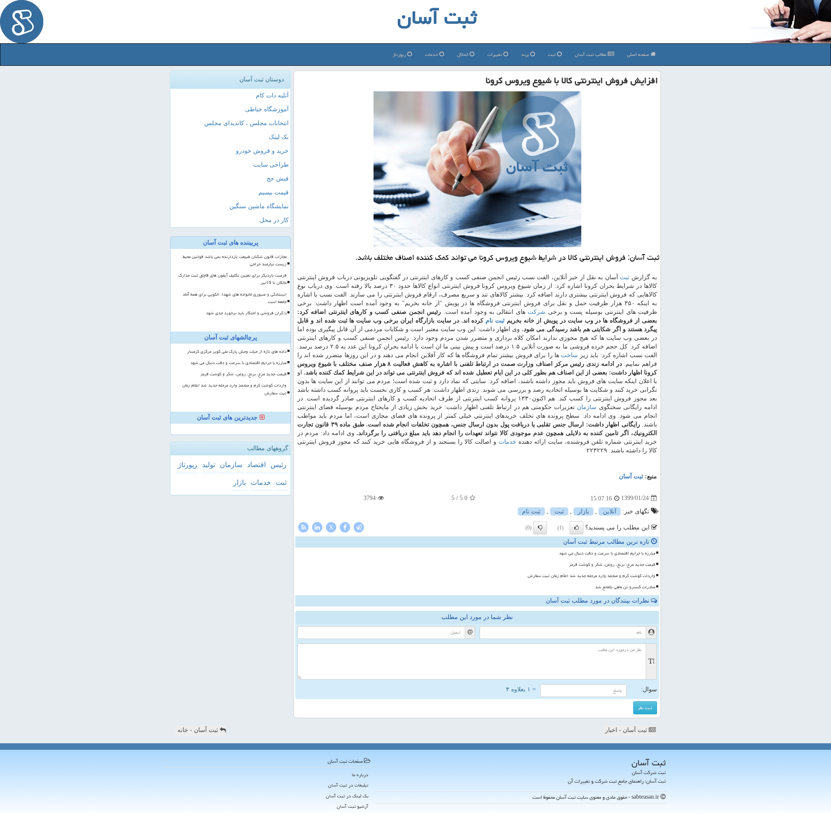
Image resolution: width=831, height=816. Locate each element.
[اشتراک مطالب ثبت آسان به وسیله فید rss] (303, 526)
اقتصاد (256, 464)
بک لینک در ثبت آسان (347, 795)
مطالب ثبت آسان (591, 54)
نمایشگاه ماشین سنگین (259, 206)
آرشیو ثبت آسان (352, 806)
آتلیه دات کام (272, 95)
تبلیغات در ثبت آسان (348, 785)
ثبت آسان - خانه (198, 730)
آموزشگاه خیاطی (267, 109)
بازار (583, 511)
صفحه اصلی (639, 54)
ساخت (569, 355)
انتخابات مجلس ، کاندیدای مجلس (246, 123)
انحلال (463, 54)
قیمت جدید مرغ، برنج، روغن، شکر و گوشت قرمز (612, 564)
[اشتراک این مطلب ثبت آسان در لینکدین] (317, 526)
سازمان (586, 407)
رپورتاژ (400, 54)
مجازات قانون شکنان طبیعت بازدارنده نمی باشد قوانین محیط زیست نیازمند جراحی (235, 260)
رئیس (279, 464)
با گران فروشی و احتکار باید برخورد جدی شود (246, 313)
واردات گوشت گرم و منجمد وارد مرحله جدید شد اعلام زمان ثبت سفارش (591, 575)
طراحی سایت (271, 164)
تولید (208, 464)
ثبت (552, 54)
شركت (536, 312)
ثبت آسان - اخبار (627, 730)
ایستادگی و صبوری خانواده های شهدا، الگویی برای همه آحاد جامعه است (235, 298)
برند (525, 54)
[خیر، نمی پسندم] (540, 527)
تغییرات (495, 54)
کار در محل (274, 220)
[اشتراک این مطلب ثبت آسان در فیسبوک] (345, 526)
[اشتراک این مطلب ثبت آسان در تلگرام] (359, 526)
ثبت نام (495, 320)
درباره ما (360, 774)
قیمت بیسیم (273, 192)
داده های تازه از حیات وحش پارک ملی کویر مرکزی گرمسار (237, 351)
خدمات (432, 54)
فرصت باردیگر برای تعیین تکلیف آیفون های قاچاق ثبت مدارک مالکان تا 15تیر (232, 279)
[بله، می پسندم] (576, 527)
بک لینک (279, 137)
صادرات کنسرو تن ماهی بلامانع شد (625, 587)
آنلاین (609, 511)
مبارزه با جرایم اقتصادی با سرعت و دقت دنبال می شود (607, 553)
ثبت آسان (631, 476)
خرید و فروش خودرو (262, 151)
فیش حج (278, 178)
